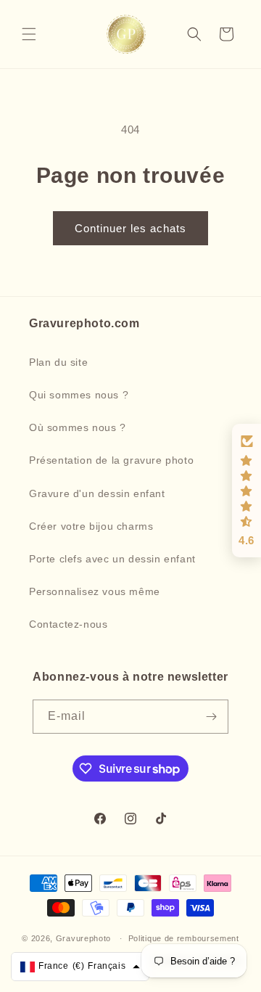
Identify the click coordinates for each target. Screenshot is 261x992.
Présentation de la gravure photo (111, 460)
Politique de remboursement (183, 938)
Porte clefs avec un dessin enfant (112, 559)
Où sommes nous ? (77, 427)
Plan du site (58, 362)
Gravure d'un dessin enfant (97, 493)
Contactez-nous (68, 624)
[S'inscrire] (212, 717)
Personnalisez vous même (94, 591)
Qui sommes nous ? (78, 395)
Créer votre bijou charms (91, 526)
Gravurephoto (83, 938)
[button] (29, 34)
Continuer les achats (130, 228)
